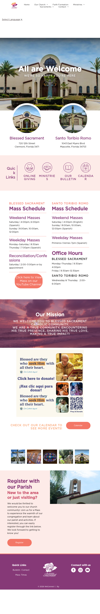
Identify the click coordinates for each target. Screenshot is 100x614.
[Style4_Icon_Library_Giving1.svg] (29, 172)
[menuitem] (27, 5)
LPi (61, 587)
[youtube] (87, 570)
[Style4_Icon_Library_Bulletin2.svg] (68, 172)
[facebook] (73, 570)
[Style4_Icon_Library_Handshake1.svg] (47, 172)
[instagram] (80, 570)
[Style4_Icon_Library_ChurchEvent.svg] (85, 172)
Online (30, 176)
